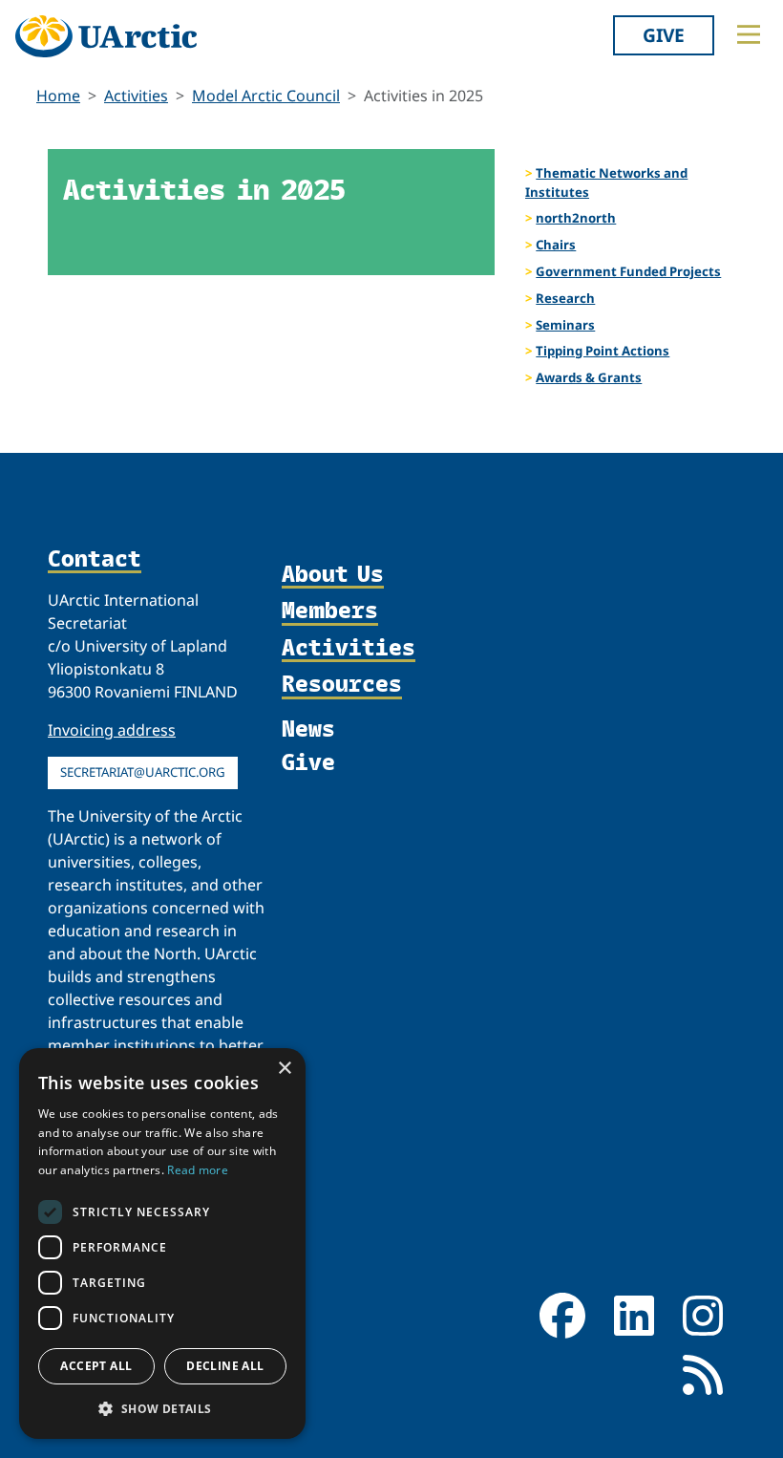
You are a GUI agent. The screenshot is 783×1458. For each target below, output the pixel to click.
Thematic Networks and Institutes (606, 182)
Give (664, 35)
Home (58, 95)
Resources (342, 684)
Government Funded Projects (628, 271)
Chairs (556, 244)
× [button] (284, 1068)
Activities (136, 95)
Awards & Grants (589, 377)
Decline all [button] (225, 1366)
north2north (576, 217)
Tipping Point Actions (602, 350)
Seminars (565, 324)
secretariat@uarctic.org (142, 772)
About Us (333, 574)
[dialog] (162, 1243)
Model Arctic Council (266, 95)
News (308, 727)
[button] (162, 1408)
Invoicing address (112, 729)
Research (565, 298)
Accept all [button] (96, 1366)
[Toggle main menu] (749, 34)
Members (330, 610)
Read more (197, 1170)
